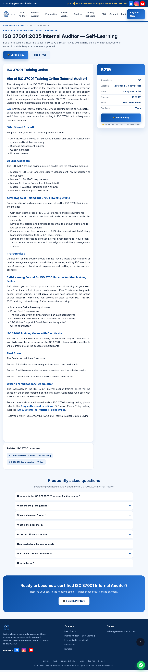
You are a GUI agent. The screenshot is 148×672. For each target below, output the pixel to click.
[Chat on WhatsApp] (141, 665)
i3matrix (110, 665)
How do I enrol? (25, 563)
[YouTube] (142, 3)
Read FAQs (40, 54)
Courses (46, 661)
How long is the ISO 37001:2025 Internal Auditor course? (48, 496)
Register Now (135, 14)
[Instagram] (136, 3)
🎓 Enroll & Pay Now (74, 601)
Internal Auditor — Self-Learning (79, 635)
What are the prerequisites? (33, 505)
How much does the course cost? (35, 544)
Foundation (51, 14)
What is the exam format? (31, 515)
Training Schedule (90, 14)
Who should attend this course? (34, 553)
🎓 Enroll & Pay (15, 54)
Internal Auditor (35, 14)
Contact (113, 14)
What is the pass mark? (30, 524)
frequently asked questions (37, 406)
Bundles (78, 14)
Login (124, 14)
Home (12, 14)
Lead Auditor (22, 14)
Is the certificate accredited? (33, 534)
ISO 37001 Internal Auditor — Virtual (26, 462)
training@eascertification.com (121, 631)
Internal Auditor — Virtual (76, 640)
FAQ (104, 14)
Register (91, 661)
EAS (9, 108)
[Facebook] (131, 3)
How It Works (64, 14)
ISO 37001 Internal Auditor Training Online (41, 409)
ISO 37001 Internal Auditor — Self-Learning (30, 455)
